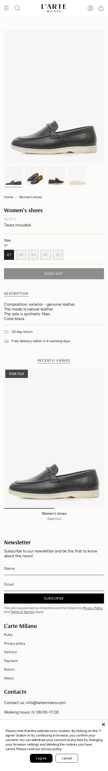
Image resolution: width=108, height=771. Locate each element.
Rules (8, 635)
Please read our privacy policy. (39, 749)
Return (9, 669)
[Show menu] (7, 8)
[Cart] (101, 8)
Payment (11, 661)
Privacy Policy (93, 608)
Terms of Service (22, 612)
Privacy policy (14, 643)
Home (8, 197)
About (9, 678)
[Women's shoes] (54, 438)
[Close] (103, 724)
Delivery (10, 652)
